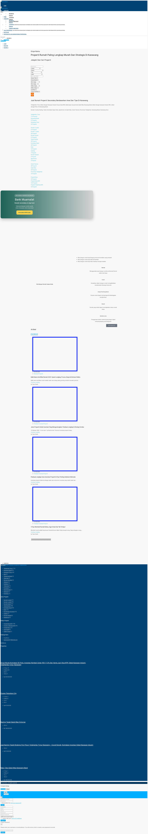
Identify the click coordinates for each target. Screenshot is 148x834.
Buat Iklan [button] (3, 41)
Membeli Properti (38, 373)
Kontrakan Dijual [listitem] (8, 607)
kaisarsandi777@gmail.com (10, 639)
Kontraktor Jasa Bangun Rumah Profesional (15, 34)
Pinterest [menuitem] (11, 565)
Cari (32, 93)
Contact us (3, 642)
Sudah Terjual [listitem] (7, 631)
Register (3, 820)
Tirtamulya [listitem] (6, 586)
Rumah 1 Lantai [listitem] (7, 602)
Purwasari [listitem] (6, 587)
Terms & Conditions (16, 818)
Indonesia (11, 13)
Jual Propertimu (8, 30)
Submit (2, 832)
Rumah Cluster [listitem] (7, 604)
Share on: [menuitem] (6, 563)
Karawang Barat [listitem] (8, 570)
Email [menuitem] (25, 565)
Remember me (6, 803)
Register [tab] (6, 794)
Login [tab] (5, 792)
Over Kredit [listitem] (6, 629)
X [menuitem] (19, 565)
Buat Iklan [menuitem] (6, 40)
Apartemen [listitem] (6, 617)
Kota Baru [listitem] (6, 593)
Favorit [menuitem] (9, 38)
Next (36, 334)
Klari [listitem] (5, 574)
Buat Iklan (6, 29)
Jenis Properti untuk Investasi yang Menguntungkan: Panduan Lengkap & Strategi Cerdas (57, 427)
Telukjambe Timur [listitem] (8, 568)
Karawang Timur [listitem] (8, 572)
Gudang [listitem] (6, 613)
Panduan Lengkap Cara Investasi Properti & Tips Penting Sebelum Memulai (53, 477)
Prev (32, 334)
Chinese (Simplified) (13, 28)
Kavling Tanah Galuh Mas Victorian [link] (13, 722)
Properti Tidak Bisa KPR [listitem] (9, 625)
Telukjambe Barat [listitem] (8, 576)
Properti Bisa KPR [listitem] (8, 623)
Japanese (11, 17)
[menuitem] (5, 44)
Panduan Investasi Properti (41, 423)
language (6, 10)
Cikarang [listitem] (6, 582)
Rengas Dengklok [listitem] (8, 580)
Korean (11, 19)
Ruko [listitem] (5, 609)
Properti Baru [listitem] (7, 627)
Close (7, 789)
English (11, 15)
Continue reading (35, 382)
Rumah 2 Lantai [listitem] (7, 600)
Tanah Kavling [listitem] (7, 605)
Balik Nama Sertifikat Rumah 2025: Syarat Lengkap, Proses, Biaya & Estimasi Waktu (55, 377)
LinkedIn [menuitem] (22, 565)
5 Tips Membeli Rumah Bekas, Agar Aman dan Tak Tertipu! (48, 527)
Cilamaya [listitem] (6, 591)
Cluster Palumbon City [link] (8, 693)
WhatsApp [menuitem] (6, 565)
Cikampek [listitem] (6, 578)
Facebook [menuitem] (16, 565)
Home (5, 5)
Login (2, 805)
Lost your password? (15, 803)
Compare (3, 789)
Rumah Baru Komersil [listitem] (9, 611)
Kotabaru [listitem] (6, 584)
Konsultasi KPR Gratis (24, 212)
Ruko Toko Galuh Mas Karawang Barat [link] (14, 768)
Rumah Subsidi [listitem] (7, 615)
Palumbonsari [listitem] (7, 589)
